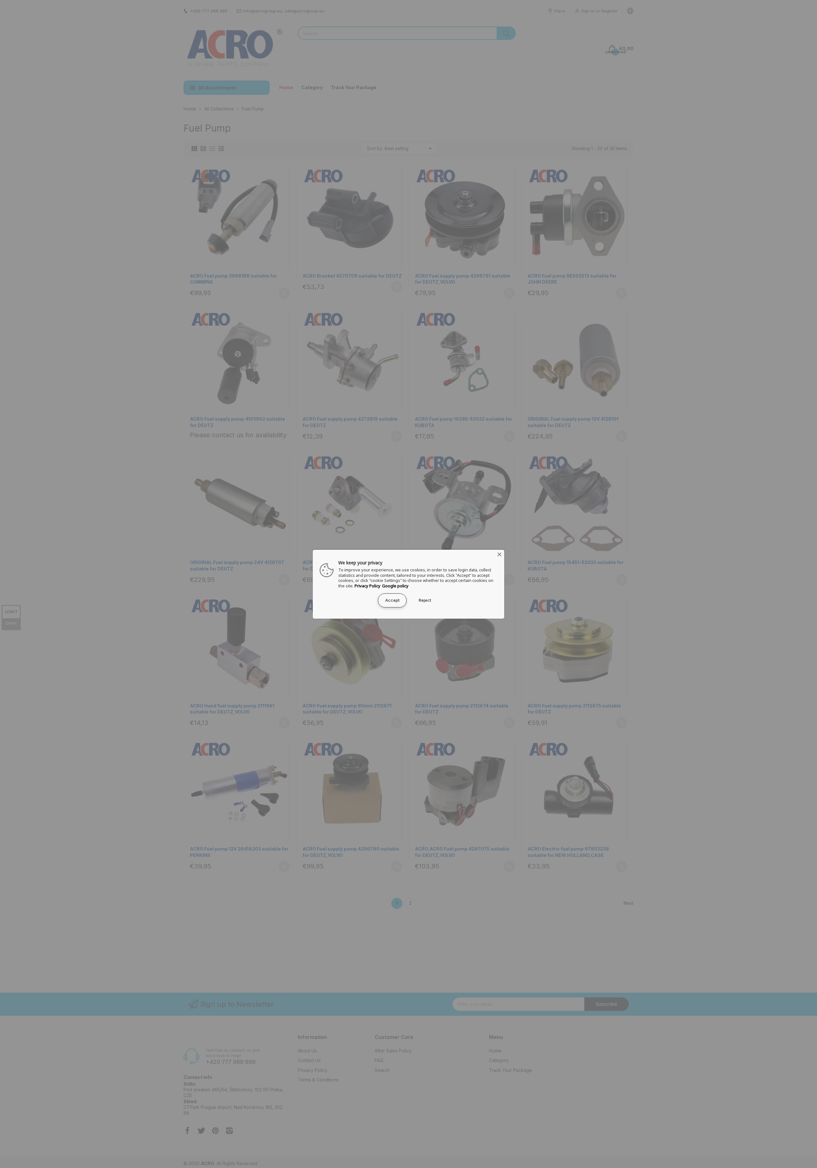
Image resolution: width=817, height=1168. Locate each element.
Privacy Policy (367, 586)
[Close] (499, 554)
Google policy (395, 586)
